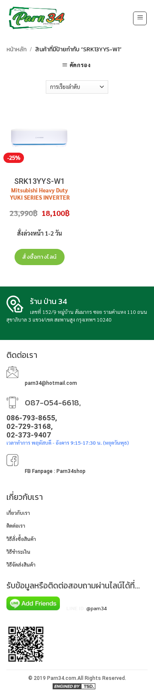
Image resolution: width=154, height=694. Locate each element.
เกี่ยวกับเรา (18, 512)
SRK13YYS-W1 (39, 181)
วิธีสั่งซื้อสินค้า (21, 538)
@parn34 (96, 608)
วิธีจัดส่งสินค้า (21, 564)
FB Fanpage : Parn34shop (55, 471)
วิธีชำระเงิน (18, 551)
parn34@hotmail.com (51, 383)
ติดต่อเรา (15, 525)
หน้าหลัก (16, 49)
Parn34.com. (62, 678)
